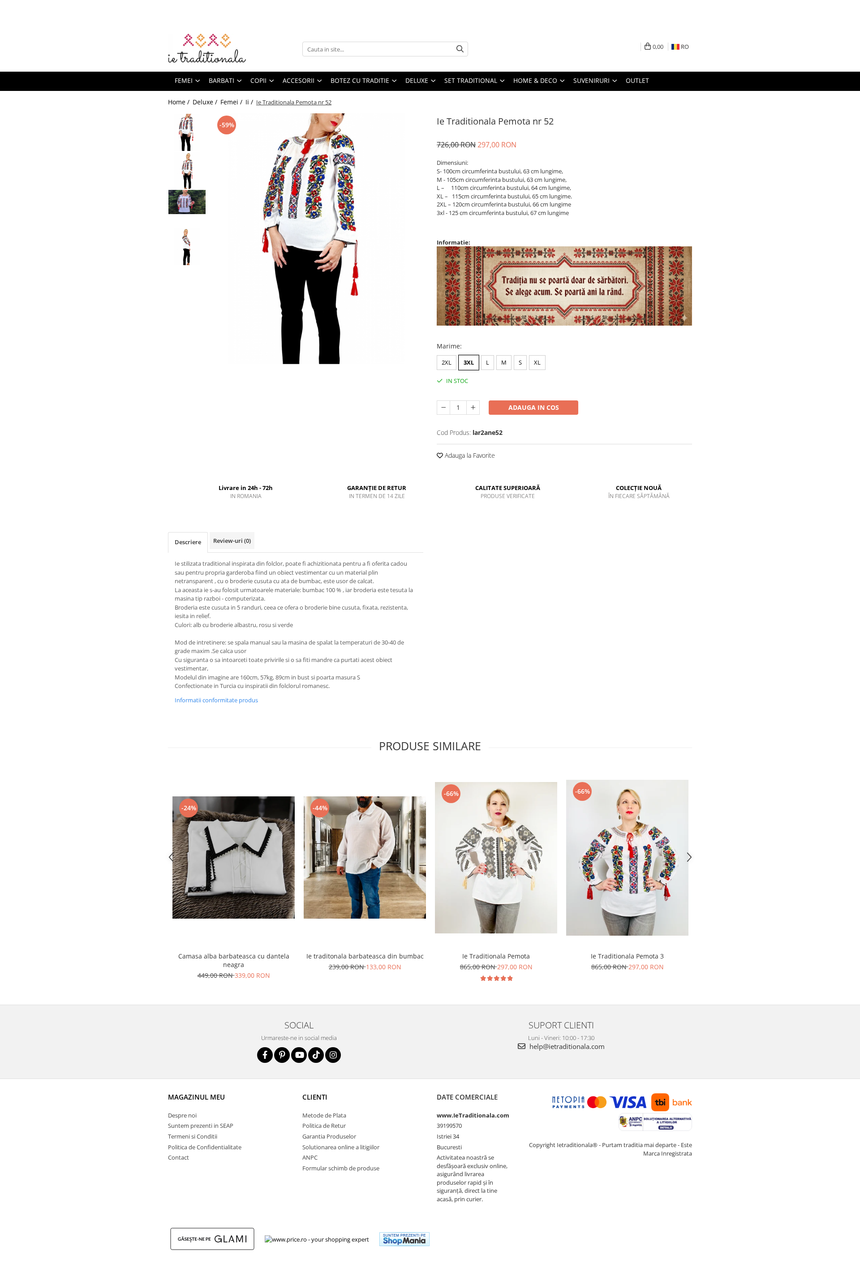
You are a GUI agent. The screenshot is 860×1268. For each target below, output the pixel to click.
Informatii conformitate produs (216, 700)
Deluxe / (206, 102)
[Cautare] (460, 49)
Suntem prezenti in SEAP (200, 1126)
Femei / (232, 102)
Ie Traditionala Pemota (496, 956)
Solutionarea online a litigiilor (340, 1147)
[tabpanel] (317, 238)
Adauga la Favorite (469, 455)
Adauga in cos (533, 407)
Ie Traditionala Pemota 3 (627, 956)
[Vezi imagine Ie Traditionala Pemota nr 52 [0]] (187, 132)
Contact (178, 1157)
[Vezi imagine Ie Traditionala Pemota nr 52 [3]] (187, 246)
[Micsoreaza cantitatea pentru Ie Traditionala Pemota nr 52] (443, 407)
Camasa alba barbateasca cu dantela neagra (233, 960)
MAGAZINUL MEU (196, 1096)
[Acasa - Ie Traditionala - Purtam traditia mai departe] (213, 49)
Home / (179, 102)
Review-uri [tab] (232, 541)
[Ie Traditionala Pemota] (496, 857)
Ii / (250, 102)
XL (537, 362)
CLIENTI (314, 1096)
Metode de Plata (324, 1115)
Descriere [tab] (188, 542)
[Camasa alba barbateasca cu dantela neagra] (233, 857)
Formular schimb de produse (340, 1168)
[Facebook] (265, 1055)
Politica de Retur (324, 1126)
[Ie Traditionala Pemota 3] (627, 858)
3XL (469, 362)
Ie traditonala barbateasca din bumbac (365, 956)
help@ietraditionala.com (566, 1046)
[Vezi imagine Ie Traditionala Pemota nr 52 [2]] (187, 202)
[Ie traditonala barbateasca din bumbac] (365, 857)
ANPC (310, 1157)
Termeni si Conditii (192, 1136)
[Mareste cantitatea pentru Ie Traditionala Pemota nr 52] (473, 407)
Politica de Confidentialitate (204, 1147)
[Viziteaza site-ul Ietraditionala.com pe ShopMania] (404, 1239)
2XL (447, 362)
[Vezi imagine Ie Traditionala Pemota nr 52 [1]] (187, 170)
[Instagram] (333, 1055)
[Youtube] (299, 1055)
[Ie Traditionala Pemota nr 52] (317, 238)
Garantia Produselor (329, 1136)
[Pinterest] (282, 1055)
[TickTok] (316, 1055)
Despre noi (182, 1115)
